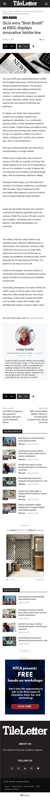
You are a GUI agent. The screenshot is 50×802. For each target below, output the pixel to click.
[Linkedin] (25, 768)
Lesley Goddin (25, 349)
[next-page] (8, 518)
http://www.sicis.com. (35, 317)
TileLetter (21, 444)
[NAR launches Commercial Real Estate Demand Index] (9, 441)
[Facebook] (12, 768)
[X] (31, 768)
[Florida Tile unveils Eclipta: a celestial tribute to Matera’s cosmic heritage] (9, 494)
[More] (33, 46)
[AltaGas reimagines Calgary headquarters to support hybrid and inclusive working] (9, 508)
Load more (24, 650)
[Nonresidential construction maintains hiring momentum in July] (9, 481)
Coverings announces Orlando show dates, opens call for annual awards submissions (32, 453)
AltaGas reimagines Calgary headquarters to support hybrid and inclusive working (31, 507)
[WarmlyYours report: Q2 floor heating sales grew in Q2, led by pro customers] (9, 468)
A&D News (19, 11)
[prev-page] (4, 518)
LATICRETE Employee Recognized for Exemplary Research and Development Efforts (12, 417)
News (11, 11)
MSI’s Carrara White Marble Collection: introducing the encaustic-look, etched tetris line (37, 417)
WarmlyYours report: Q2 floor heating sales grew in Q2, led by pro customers (32, 467)
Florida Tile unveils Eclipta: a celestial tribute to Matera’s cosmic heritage (32, 493)
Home (5, 11)
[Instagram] (18, 768)
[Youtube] (38, 768)
